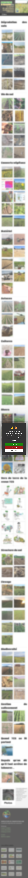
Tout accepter (14, 444)
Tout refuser (14, 447)
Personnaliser (14, 450)
